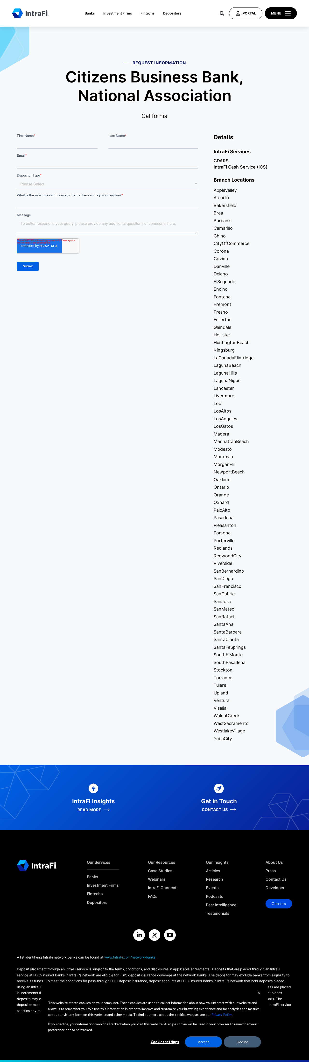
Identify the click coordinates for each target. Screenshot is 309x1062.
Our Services (98, 862)
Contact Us (276, 879)
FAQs (152, 896)
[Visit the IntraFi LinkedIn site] (139, 935)
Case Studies (160, 871)
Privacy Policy (221, 1014)
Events (212, 887)
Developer (275, 887)
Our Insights (217, 862)
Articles (213, 871)
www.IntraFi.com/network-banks (129, 957)
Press (271, 871)
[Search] (222, 13)
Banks (90, 13)
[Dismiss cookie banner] (259, 994)
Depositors (172, 13)
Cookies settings (165, 1042)
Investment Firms (117, 13)
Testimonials (217, 913)
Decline (242, 1042)
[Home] (30, 13)
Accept (203, 1042)
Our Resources (161, 862)
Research (214, 879)
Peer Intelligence (221, 905)
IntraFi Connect (162, 887)
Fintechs (147, 13)
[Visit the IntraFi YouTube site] (170, 935)
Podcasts (214, 896)
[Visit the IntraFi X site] (154, 935)
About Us (274, 862)
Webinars (156, 879)
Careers (279, 903)
